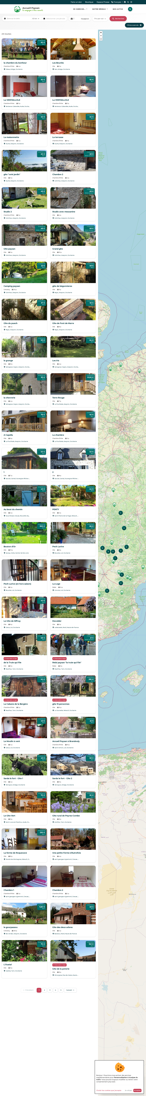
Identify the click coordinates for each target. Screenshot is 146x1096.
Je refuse (128, 1090)
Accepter (137, 1090)
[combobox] (18, 19)
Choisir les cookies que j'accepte (108, 1090)
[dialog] (119, 1077)
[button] (98, 585)
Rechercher (119, 19)
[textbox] (18, 19)
